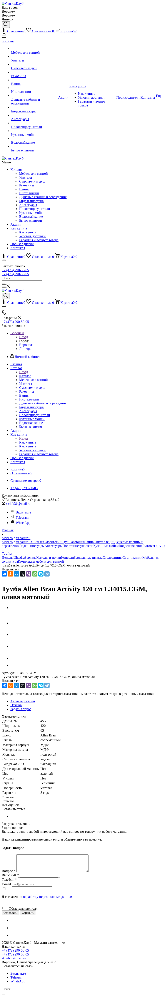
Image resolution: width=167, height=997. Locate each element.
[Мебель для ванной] (34, 49)
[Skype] (40, 574)
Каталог (16, 169)
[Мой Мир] (16, 574)
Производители (22, 244)
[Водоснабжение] (34, 139)
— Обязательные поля (19, 908)
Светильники (132, 557)
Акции (15, 224)
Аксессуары (28, 205)
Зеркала (30, 557)
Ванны (24, 189)
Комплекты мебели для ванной (41, 561)
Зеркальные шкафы (88, 557)
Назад (23, 337)
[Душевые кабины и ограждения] (34, 96)
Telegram (22, 517)
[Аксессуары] (34, 115)
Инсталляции (29, 193)
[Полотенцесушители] (34, 123)
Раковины (26, 185)
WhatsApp (23, 523)
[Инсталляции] (34, 88)
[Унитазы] (34, 56)
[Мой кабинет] (4, 36)
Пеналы (7, 557)
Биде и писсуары (31, 201)
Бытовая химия (30, 220)
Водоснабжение (31, 216)
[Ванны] (34, 80)
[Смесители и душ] (34, 64)
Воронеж (26, 345)
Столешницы (112, 557)
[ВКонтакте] (4, 574)
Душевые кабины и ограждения (43, 197)
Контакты (17, 248)
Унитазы (25, 177)
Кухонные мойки (32, 212)
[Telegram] (47, 574)
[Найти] (3, 283)
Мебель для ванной (33, 173)
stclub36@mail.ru (18, 503)
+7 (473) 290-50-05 (15, 270)
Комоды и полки (48, 557)
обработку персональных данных (48, 897)
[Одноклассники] (10, 574)
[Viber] (28, 574)
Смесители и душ (32, 181)
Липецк (25, 349)
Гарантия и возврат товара (38, 240)
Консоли (67, 557)
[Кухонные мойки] (34, 131)
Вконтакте (23, 512)
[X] (22, 574)
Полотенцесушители (34, 209)
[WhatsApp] (34, 574)
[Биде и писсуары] (34, 107)
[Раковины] (34, 72)
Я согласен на (37, 897)
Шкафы (19, 557)
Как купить (18, 228)
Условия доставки (32, 236)
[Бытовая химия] (34, 146)
